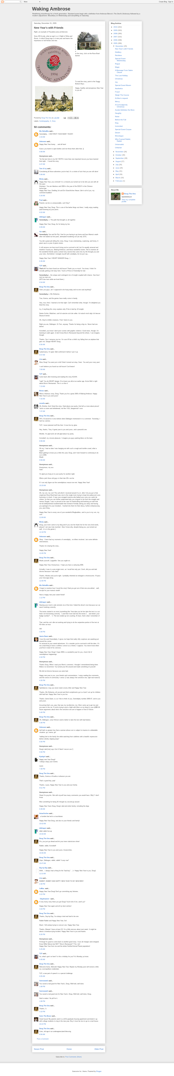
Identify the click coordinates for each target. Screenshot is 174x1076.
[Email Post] (64, 118)
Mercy (117, 101)
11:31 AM (42, 874)
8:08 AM (42, 441)
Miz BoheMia (44, 131)
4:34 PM (42, 657)
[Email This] (69, 118)
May (117, 171)
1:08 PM (42, 986)
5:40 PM (42, 712)
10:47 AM (42, 863)
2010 (116, 27)
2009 (116, 30)
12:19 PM (42, 532)
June (118, 168)
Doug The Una (44, 287)
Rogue (117, 64)
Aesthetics (119, 88)
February (119, 181)
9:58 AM (42, 460)
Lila (40, 359)
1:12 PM (42, 598)
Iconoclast (119, 126)
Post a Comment (43, 1039)
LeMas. (42, 888)
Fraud (117, 92)
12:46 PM (42, 581)
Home (69, 1049)
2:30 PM (42, 884)
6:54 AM (42, 282)
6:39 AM (42, 809)
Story (54, 121)
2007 (116, 37)
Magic (117, 67)
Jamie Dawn (43, 636)
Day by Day (43, 868)
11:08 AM (42, 517)
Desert (117, 133)
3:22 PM (42, 894)
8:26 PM (42, 934)
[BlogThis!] (71, 118)
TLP (40, 266)
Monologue (119, 136)
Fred (41, 200)
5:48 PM (42, 723)
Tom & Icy (43, 168)
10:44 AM (42, 834)
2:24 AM (42, 137)
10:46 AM (42, 853)
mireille (42, 403)
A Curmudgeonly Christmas (121, 106)
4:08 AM (42, 152)
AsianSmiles (44, 813)
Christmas (119, 79)
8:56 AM (42, 1034)
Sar (40, 231)
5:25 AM (42, 949)
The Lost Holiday (121, 75)
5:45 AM (42, 959)
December (120, 46)
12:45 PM (42, 553)
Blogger (98, 1071)
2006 (116, 40)
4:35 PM (42, 680)
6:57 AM (42, 355)
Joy (116, 82)
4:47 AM (42, 164)
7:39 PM (42, 769)
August (118, 161)
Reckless (118, 55)
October (119, 155)
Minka (41, 179)
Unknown (42, 141)
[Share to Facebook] (75, 118)
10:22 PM (42, 1024)
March (118, 178)
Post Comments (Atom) (73, 1057)
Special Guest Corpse (123, 129)
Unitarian (118, 148)
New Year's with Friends (124, 49)
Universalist (119, 144)
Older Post (98, 1049)
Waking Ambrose (51, 8)
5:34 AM (42, 196)
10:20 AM (42, 485)
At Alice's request (121, 98)
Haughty (118, 113)
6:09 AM (42, 227)
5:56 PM (42, 742)
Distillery (118, 52)
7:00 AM (42, 369)
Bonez (41, 391)
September (120, 158)
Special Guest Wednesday (120, 60)
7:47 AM (42, 411)
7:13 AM (42, 386)
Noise (117, 116)
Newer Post (39, 1049)
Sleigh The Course (122, 95)
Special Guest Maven (123, 85)
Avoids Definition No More (124, 110)
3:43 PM (42, 909)
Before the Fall (120, 120)
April (117, 174)
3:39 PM (42, 632)
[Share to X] (73, 118)
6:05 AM (42, 976)
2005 (116, 43)
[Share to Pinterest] (78, 118)
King (116, 123)
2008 (116, 33)
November (120, 152)
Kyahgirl (42, 756)
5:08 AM (42, 174)
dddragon (42, 217)
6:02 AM (42, 212)
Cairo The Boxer (45, 1016)
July (117, 165)
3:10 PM (42, 1011)
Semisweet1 (43, 981)
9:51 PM (42, 788)
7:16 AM (42, 399)
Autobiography (44, 121)
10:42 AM (42, 824)
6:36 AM (42, 261)
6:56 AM (42, 344)
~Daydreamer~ (44, 899)
